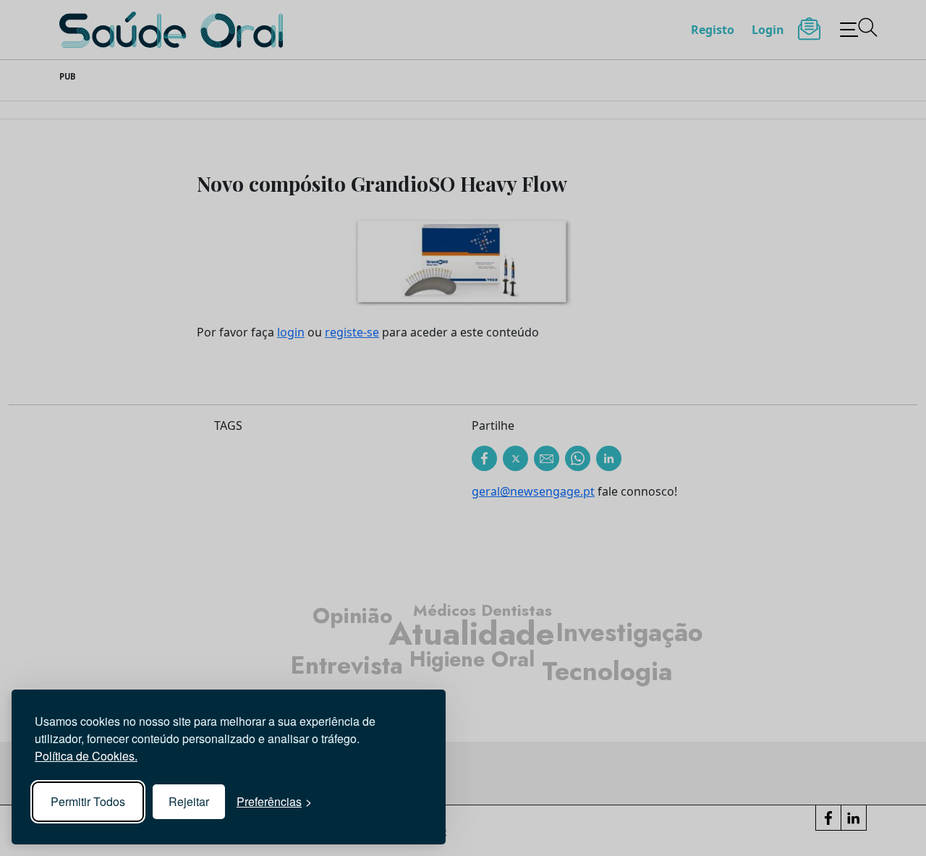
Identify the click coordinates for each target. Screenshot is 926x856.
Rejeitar (189, 801)
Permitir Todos (88, 801)
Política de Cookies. (86, 755)
